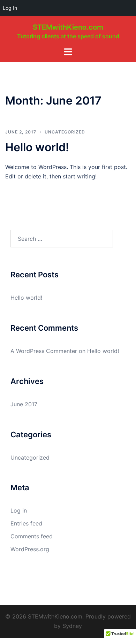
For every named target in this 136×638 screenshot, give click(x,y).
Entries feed (26, 523)
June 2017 (23, 404)
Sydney (72, 625)
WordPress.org (29, 549)
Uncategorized (65, 131)
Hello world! (37, 147)
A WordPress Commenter (43, 350)
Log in (18, 510)
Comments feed (31, 536)
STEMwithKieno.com (68, 27)
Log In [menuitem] (10, 8)
